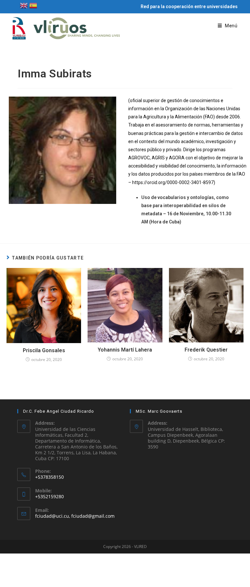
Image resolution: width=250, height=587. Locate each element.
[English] (24, 5)
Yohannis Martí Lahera (125, 350)
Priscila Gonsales (44, 350)
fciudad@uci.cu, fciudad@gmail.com (75, 516)
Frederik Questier (206, 350)
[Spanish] (33, 5)
